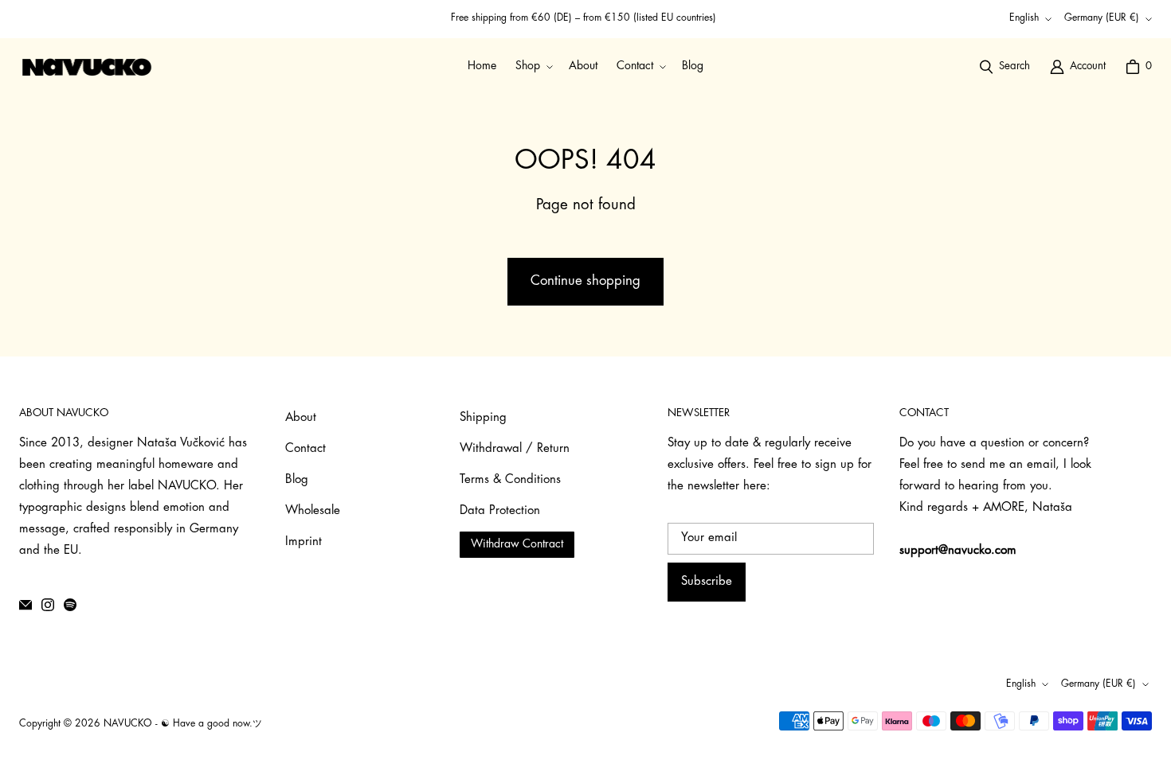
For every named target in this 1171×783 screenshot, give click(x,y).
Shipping (483, 418)
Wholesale (312, 511)
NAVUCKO (128, 724)
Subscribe (706, 582)
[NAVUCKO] (87, 67)
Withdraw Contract (517, 545)
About (300, 418)
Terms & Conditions (510, 480)
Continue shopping (585, 281)
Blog (296, 480)
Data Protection (500, 511)
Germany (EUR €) (1101, 18)
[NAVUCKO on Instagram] (48, 605)
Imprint (303, 542)
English (1024, 18)
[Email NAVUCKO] (25, 605)
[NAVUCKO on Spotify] (70, 605)
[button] (532, 66)
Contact (305, 449)
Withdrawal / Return (515, 449)
